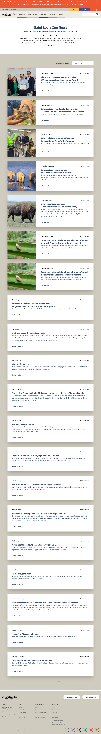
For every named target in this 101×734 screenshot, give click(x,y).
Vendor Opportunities (57, 720)
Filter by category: (63, 63)
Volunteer (54, 712)
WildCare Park (22, 710)
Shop (95, 9)
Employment (55, 717)
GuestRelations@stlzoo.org (8, 714)
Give (84, 9)
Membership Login (72, 697)
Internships (55, 715)
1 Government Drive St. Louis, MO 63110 (7, 708)
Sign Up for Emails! (91, 697)
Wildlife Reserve (22, 712)
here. (52, 45)
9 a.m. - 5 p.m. (9, 9)
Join (74, 9)
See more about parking (75, 4)
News (36, 707)
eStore (37, 715)
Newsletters (38, 710)
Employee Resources (40, 717)
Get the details (45, 91)
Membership (55, 710)
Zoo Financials (22, 715)
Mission (20, 707)
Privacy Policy (22, 717)
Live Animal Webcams (40, 712)
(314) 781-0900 (5, 711)
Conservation (84, 73)
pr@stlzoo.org (54, 40)
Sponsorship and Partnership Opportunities (58, 723)
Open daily (4, 716)
